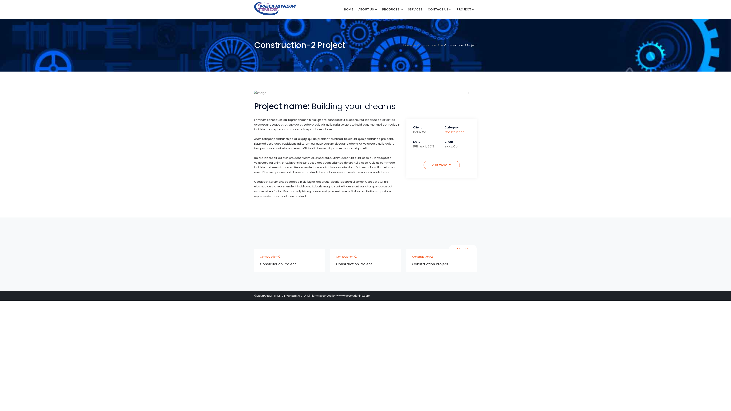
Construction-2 (428, 45)
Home (407, 45)
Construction (454, 132)
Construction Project (278, 264)
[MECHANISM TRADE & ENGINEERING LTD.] (275, 8)
